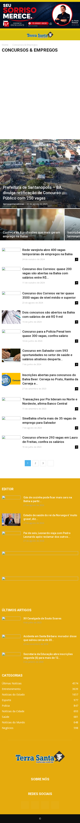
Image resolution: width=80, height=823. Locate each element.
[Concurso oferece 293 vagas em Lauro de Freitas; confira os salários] (11, 442)
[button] (75, 35)
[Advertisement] (40, 97)
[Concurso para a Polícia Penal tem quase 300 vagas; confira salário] (11, 336)
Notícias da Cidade (13, 711)
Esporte (6, 700)
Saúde (5, 717)
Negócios (7, 728)
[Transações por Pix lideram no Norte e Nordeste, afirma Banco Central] (11, 404)
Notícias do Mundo (13, 722)
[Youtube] (55, 805)
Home (5, 44)
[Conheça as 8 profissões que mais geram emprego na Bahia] (32, 233)
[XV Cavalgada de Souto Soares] (11, 623)
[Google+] (35, 805)
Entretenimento (11, 689)
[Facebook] (25, 805)
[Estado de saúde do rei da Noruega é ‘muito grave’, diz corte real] (11, 519)
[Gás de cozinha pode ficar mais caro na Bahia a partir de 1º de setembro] (11, 502)
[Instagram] (45, 805)
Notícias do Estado (13, 694)
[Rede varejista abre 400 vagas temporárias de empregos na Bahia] (11, 254)
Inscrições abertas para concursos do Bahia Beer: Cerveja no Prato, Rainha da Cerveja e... (50, 379)
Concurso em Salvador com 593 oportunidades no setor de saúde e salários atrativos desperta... (47, 355)
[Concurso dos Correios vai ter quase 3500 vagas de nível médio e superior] (11, 298)
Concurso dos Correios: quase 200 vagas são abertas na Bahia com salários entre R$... (47, 273)
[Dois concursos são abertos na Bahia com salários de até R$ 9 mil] (11, 317)
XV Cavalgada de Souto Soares (42, 618)
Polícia (6, 705)
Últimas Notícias (12, 683)
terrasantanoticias (13, 204)
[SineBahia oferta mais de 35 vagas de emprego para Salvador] (11, 423)
